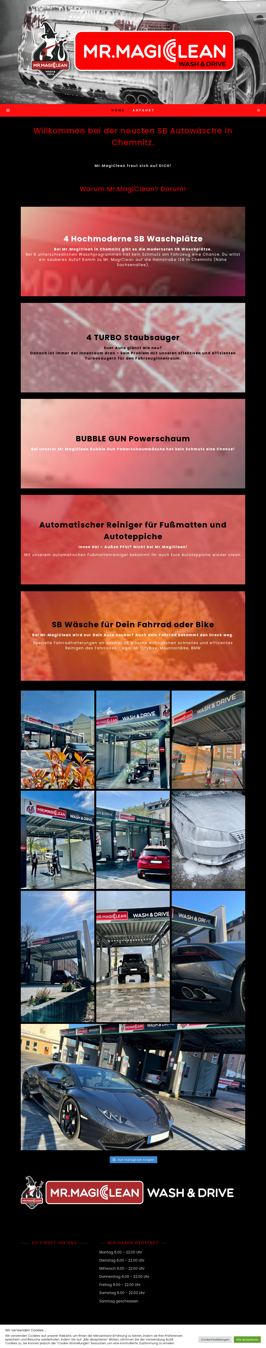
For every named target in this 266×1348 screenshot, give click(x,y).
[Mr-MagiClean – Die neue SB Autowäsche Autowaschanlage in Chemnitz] (133, 52)
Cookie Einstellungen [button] (215, 1340)
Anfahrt (144, 110)
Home (118, 110)
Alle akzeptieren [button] (247, 1340)
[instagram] (258, 110)
